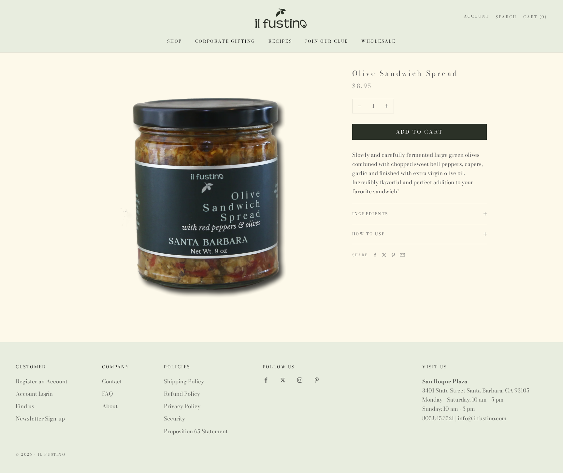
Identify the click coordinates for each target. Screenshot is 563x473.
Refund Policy (182, 394)
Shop (174, 41)
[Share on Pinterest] (393, 255)
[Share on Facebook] (375, 255)
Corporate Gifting (225, 41)
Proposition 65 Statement (196, 431)
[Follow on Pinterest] (316, 380)
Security (174, 418)
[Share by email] (402, 255)
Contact (112, 381)
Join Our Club (326, 41)
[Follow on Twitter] (283, 380)
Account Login (34, 394)
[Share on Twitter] (384, 255)
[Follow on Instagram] (299, 380)
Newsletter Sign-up (40, 418)
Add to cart (419, 132)
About (110, 406)
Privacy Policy (182, 406)
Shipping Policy (184, 381)
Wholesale (378, 41)
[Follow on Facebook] (266, 380)
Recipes (280, 41)
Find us (25, 406)
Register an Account (41, 381)
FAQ (107, 394)
